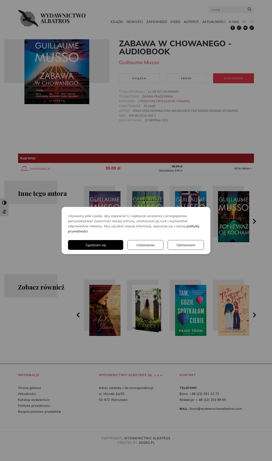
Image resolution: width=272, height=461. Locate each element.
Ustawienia (145, 245)
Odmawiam (186, 245)
